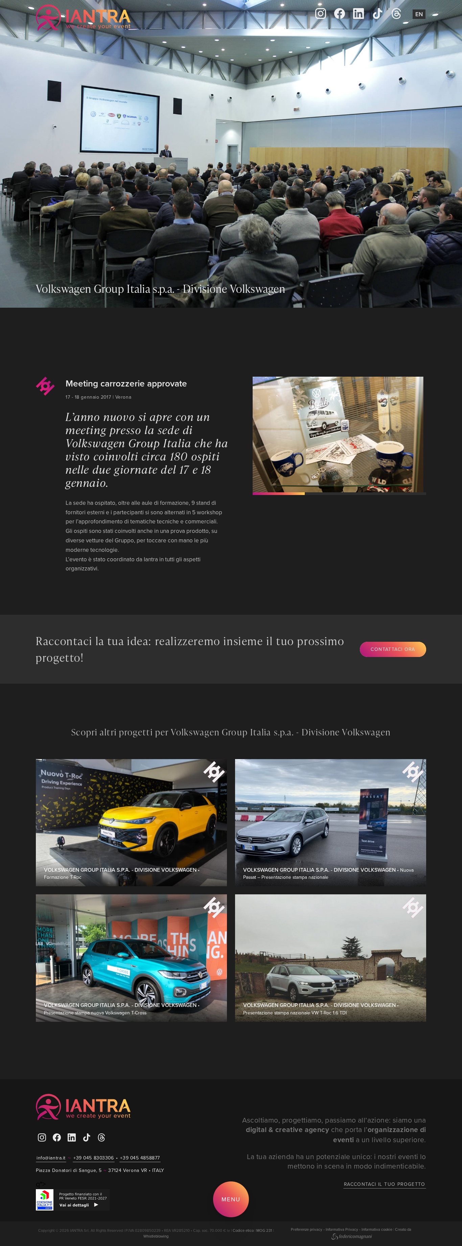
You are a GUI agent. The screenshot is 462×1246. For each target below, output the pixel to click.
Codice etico (243, 1230)
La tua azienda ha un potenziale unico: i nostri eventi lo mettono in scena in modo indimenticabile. (336, 1161)
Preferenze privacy (306, 1229)
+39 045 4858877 (140, 1157)
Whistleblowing (155, 1236)
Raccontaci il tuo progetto (384, 1184)
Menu (231, 1199)
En (419, 14)
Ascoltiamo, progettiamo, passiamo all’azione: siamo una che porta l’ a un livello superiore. (334, 1130)
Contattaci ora (393, 649)
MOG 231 (264, 1230)
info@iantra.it (51, 1157)
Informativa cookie (377, 1229)
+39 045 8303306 (93, 1157)
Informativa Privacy (342, 1229)
